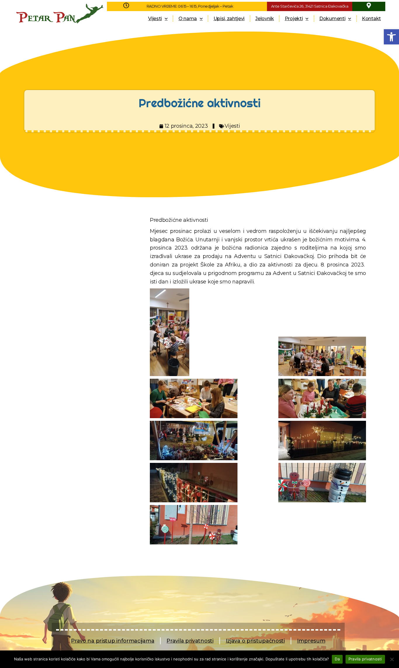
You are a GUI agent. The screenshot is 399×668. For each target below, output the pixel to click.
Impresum (311, 641)
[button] (391, 36)
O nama (187, 18)
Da (337, 659)
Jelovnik (264, 18)
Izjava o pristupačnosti (255, 641)
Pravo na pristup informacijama (112, 641)
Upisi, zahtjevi (229, 18)
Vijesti (155, 18)
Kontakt (371, 18)
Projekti (294, 18)
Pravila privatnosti (189, 641)
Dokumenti (332, 18)
